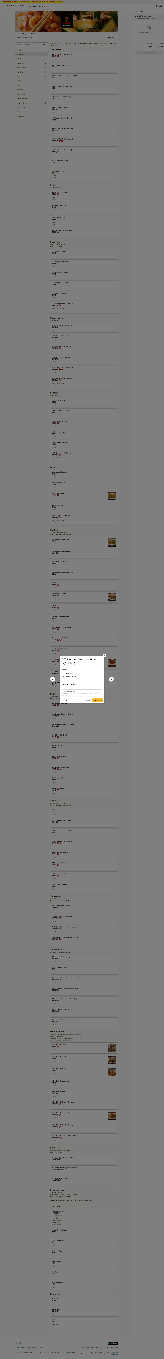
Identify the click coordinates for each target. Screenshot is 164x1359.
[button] (53, 681)
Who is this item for (68, 684)
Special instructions (68, 692)
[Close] (104, 655)
